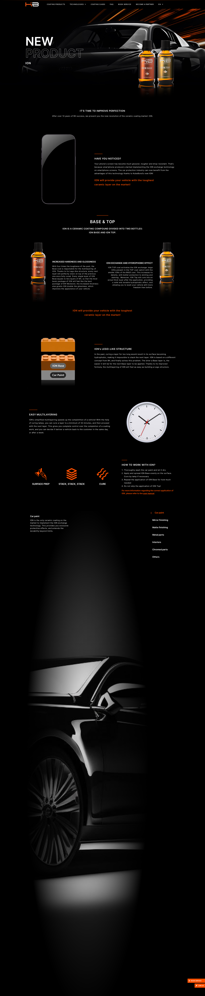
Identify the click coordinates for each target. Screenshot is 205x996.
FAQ (111, 4)
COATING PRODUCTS (56, 4)
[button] (196, 981)
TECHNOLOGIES (77, 4)
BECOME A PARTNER (145, 4)
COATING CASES (98, 4)
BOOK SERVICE (124, 4)
